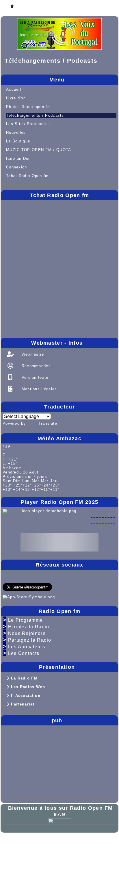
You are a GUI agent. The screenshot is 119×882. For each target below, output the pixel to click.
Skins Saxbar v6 (23, 852)
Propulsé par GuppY (27, 843)
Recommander (35, 366)
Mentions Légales (38, 389)
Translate (47, 423)
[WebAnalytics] (59, 820)
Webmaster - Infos (73, 343)
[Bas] (49, 6)
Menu (82, 80)
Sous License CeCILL (66, 852)
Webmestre (32, 354)
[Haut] (12, 6)
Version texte (34, 377)
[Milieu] (30, 6)
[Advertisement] (20, 760)
